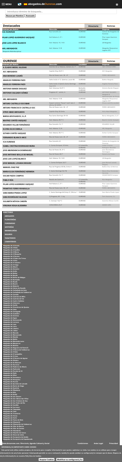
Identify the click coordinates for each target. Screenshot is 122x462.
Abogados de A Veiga (10, 265)
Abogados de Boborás (11, 286)
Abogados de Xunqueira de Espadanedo (17, 439)
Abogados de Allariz (10, 267)
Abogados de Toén (10, 411)
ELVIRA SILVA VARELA (12, 129)
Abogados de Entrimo (11, 316)
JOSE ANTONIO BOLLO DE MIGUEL (18, 154)
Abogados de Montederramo (13, 341)
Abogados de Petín (10, 373)
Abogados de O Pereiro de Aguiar (15, 358)
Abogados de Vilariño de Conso (14, 433)
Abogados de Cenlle (10, 305)
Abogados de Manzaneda (12, 335)
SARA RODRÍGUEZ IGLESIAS (15, 197)
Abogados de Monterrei (11, 343)
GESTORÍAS (9, 227)
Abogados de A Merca (11, 252)
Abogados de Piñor (10, 375)
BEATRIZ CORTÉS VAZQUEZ (14, 120)
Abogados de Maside (10, 337)
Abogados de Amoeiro (11, 269)
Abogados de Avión (10, 271)
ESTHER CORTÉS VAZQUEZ (14, 133)
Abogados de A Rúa (10, 260)
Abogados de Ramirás (11, 388)
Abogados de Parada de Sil (12, 371)
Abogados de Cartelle (11, 294)
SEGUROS (8, 234)
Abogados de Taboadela (11, 409)
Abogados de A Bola (10, 248)
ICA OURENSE (8, 32)
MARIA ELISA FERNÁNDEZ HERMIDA (18, 171)
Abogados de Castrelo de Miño (14, 297)
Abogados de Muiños (10, 345)
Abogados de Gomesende (12, 320)
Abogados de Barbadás (11, 280)
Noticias (111, 26)
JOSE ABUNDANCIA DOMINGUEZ (17, 150)
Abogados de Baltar (10, 273)
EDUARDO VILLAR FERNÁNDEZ (16, 125)
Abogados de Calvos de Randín (14, 288)
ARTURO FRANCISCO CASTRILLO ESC (19, 107)
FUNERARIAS (10, 223)
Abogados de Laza (9, 324)
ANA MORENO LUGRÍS (13, 76)
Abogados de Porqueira (11, 379)
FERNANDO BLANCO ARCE (14, 137)
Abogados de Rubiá (10, 394)
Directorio (93, 26)
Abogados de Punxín (10, 382)
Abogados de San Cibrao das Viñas (15, 399)
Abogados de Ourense (11, 365)
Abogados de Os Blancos (12, 363)
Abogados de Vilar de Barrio (13, 426)
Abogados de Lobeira (10, 328)
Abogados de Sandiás (11, 405)
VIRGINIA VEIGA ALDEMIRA (15, 205)
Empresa (105, 29)
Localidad (83, 29)
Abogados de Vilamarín (11, 422)
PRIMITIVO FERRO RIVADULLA (16, 188)
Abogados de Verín (10, 418)
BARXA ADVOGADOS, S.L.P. (14, 116)
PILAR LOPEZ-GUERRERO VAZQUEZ (18, 37)
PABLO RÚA (8, 180)
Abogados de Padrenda (11, 369)
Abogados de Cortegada (11, 311)
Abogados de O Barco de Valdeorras (16, 350)
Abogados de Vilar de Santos (13, 428)
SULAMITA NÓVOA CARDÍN (15, 201)
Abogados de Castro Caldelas (13, 301)
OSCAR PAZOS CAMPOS (13, 175)
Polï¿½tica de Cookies (33, 456)
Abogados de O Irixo (10, 356)
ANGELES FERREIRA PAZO (14, 80)
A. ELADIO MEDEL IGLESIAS (15, 67)
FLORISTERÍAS (10, 219)
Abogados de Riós (9, 392)
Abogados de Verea (10, 416)
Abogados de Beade (10, 282)
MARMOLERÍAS (11, 230)
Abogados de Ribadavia (11, 390)
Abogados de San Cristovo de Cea (15, 401)
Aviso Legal (98, 443)
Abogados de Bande (10, 275)
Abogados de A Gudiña (11, 250)
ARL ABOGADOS (9, 48)
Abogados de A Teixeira (11, 262)
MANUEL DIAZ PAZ (11, 167)
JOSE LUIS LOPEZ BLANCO (14, 43)
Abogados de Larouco (11, 322)
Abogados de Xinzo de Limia (13, 435)
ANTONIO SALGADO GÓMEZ (15, 93)
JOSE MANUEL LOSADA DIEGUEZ (17, 163)
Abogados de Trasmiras (11, 413)
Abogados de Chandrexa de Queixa (16, 307)
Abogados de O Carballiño (12, 354)
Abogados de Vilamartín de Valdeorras (17, 424)
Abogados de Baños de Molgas (14, 277)
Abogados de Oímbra (10, 360)
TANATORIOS (10, 238)
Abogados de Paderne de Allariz (14, 367)
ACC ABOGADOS (10, 71)
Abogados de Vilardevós (12, 431)
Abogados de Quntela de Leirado (15, 384)
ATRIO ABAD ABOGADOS (14, 112)
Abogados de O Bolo (10, 352)
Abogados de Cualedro (11, 314)
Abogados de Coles (10, 309)
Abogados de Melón (10, 339)
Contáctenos (83, 443)
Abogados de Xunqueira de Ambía (15, 437)
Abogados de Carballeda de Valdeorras (17, 292)
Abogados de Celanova (11, 303)
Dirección (53, 29)
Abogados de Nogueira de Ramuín (15, 348)
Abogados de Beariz (10, 284)
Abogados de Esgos (10, 318)
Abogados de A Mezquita (12, 254)
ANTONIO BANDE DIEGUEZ (15, 88)
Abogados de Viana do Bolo (13, 420)
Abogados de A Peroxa (11, 256)
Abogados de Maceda (10, 333)
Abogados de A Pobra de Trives (14, 258)
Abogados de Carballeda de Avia (15, 290)
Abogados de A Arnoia (11, 245)
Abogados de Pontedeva (12, 377)
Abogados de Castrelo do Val (13, 299)
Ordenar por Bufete (10, 29)
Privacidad (113, 443)
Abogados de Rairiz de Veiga (13, 386)
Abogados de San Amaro (12, 396)
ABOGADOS (9, 216)
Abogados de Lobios (10, 330)
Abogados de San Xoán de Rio (14, 403)
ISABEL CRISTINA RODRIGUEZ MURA (19, 146)
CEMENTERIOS (10, 241)
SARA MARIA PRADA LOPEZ (15, 193)
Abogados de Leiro (10, 326)
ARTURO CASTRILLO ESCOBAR (16, 103)
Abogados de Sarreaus (11, 407)
